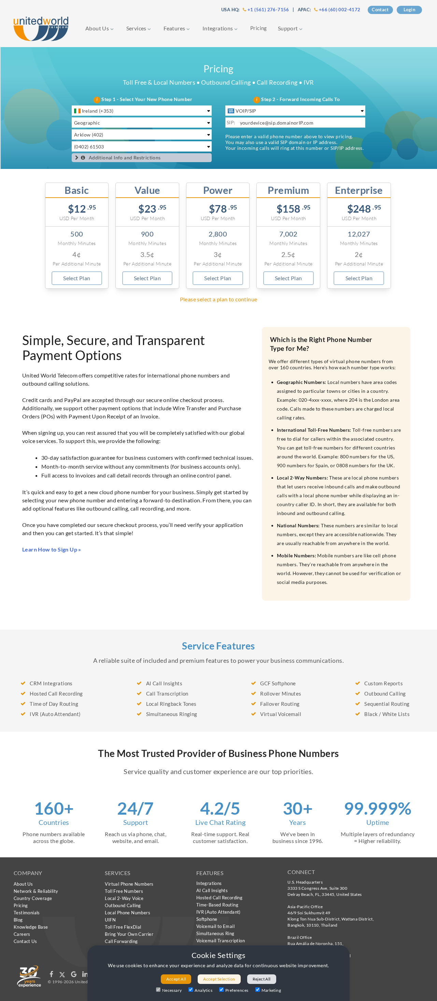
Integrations (218, 28)
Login (409, 9)
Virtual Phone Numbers (129, 884)
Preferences (236, 990)
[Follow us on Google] (74, 975)
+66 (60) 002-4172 (340, 9)
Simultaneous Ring (215, 933)
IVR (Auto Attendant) (218, 912)
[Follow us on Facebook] (52, 975)
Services (137, 28)
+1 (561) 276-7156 (268, 9)
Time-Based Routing (217, 904)
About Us (97, 28)
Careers (22, 934)
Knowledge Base (31, 927)
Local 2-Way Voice (124, 898)
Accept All (176, 979)
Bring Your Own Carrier (129, 934)
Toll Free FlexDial (123, 927)
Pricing (258, 28)
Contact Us (25, 941)
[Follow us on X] (62, 975)
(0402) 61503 (89, 146)
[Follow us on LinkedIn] (85, 975)
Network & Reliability (36, 891)
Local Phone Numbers (127, 912)
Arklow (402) (88, 135)
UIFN (110, 920)
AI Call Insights (212, 890)
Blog (18, 920)
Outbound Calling (123, 905)
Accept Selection (219, 979)
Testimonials (27, 912)
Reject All (262, 979)
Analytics (203, 990)
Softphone (206, 919)
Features (175, 28)
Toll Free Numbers (124, 891)
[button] (77, 157)
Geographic (87, 123)
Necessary (172, 990)
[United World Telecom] (41, 28)
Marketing (271, 990)
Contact (380, 9)
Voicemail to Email (215, 926)
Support (288, 28)
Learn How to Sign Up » (51, 549)
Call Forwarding (121, 941)
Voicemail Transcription (220, 940)
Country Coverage (33, 898)
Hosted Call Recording (219, 897)
